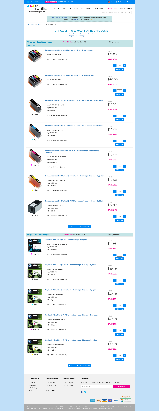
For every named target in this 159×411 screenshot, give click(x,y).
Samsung (89, 8)
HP (82, 8)
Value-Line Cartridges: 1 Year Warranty (81, 34)
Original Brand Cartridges (77, 36)
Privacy (48, 388)
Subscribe (121, 386)
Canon (64, 8)
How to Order (50, 390)
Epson (76, 8)
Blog (30, 390)
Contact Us (32, 385)
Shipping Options (51, 385)
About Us (32, 383)
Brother (56, 8)
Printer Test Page (69, 385)
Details (92, 19)
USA (111, 2)
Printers (33, 24)
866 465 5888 (35, 2)
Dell (70, 8)
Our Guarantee (51, 383)
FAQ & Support (68, 383)
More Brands (99, 8)
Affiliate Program (34, 388)
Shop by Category (126, 8)
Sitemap (66, 388)
